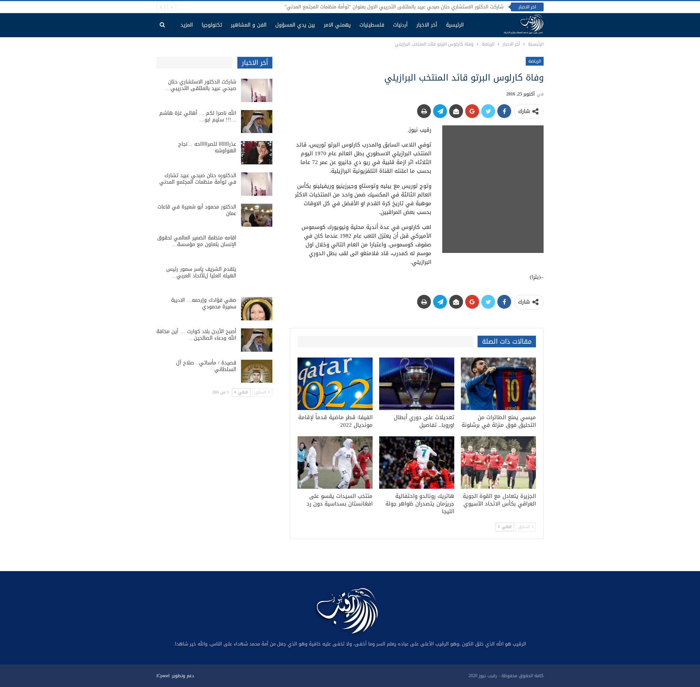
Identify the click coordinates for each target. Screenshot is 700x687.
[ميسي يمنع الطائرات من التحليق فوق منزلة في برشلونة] (498, 384)
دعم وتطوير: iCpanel (175, 676)
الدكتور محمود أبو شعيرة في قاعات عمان (197, 210)
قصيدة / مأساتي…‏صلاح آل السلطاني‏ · (206, 366)
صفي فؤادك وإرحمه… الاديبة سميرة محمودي (203, 303)
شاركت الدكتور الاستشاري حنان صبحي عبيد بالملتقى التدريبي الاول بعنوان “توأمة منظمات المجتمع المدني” (393, 6)
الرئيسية (455, 25)
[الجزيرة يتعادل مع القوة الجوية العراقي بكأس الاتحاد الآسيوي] (498, 462)
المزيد (186, 25)
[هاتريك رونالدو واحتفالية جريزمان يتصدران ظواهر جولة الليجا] (416, 462)
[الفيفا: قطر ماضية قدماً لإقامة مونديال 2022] (335, 384)
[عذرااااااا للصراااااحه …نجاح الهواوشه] (256, 152)
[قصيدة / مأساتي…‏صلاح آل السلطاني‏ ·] (256, 371)
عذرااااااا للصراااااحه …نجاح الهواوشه (207, 147)
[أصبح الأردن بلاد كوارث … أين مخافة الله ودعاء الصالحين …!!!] (256, 340)
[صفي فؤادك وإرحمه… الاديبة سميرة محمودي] (256, 308)
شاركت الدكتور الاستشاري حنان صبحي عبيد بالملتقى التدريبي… (201, 85)
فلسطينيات (371, 25)
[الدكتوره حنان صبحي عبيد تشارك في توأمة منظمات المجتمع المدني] (256, 184)
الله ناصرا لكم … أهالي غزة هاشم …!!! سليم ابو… (197, 116)
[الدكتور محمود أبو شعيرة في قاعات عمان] (256, 215)
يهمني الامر (337, 25)
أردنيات (400, 25)
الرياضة (534, 61)
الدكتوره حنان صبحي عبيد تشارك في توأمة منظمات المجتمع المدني (197, 179)
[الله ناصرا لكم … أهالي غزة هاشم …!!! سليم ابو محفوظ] (256, 121)
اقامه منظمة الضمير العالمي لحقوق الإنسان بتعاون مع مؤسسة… (196, 241)
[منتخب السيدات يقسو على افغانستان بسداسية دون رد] (335, 462)
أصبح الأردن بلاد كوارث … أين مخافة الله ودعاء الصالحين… (196, 335)
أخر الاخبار (426, 25)
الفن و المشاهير (249, 25)
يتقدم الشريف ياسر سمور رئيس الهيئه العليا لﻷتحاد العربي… (201, 272)
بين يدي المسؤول (295, 25)
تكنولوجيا (212, 25)
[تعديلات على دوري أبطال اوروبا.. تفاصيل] (416, 384)
